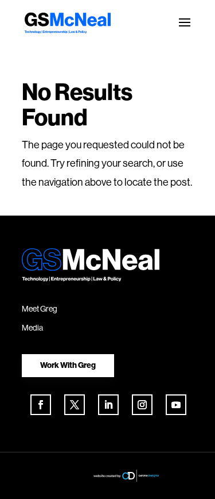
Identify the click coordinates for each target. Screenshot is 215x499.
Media (32, 328)
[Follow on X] (74, 404)
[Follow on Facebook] (40, 404)
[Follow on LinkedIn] (108, 404)
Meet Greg (39, 309)
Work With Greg (68, 365)
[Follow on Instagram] (142, 404)
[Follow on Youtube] (176, 404)
